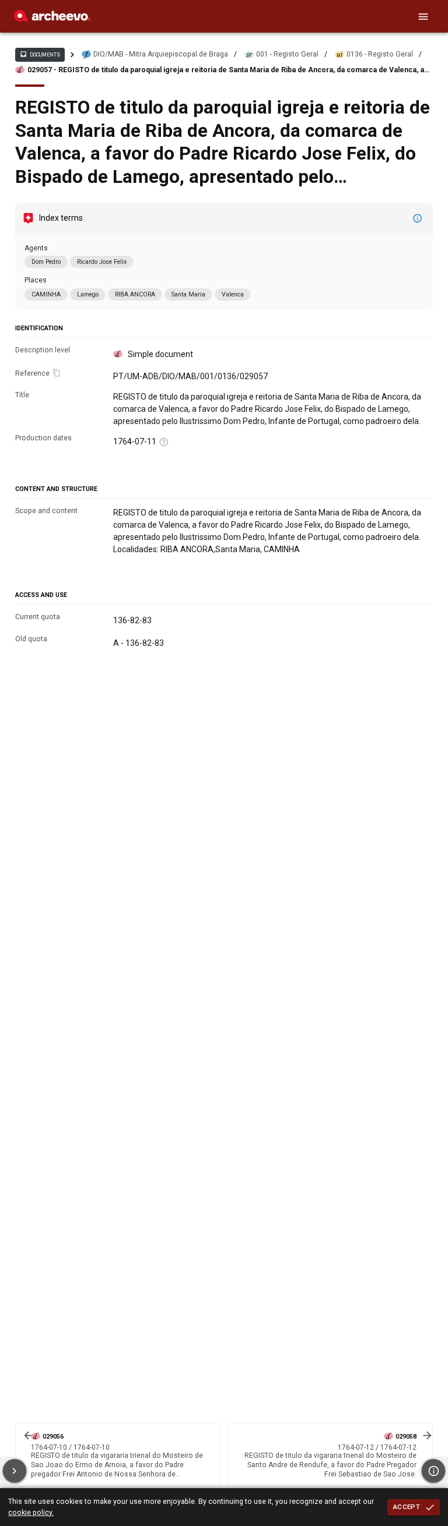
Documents (40, 54)
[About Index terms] (418, 218)
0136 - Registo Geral (379, 54)
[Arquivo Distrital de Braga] (52, 18)
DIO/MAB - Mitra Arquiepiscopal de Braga (160, 54)
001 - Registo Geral (287, 54)
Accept (406, 1507)
